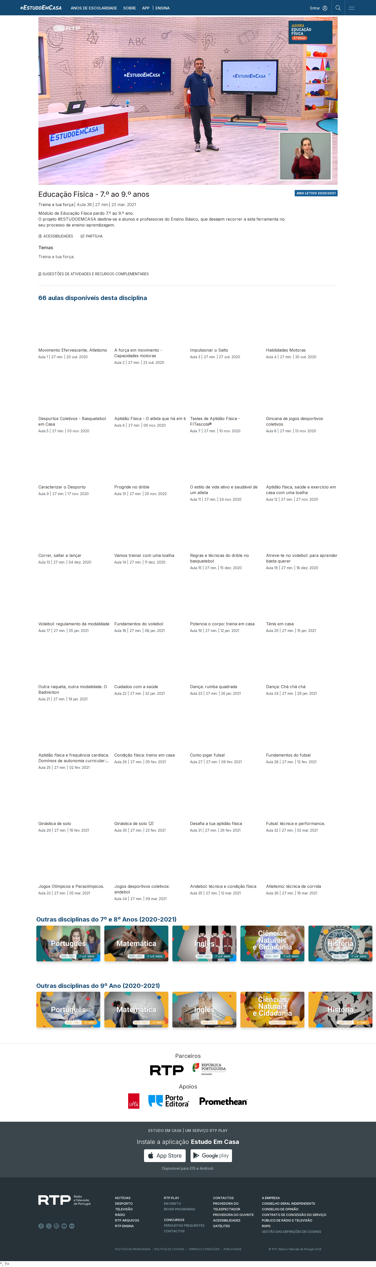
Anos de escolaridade (94, 8)
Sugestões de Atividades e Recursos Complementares (95, 274)
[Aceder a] (68, 948)
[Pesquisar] (338, 7)
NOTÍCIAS (122, 1198)
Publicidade (232, 1249)
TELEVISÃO (124, 1209)
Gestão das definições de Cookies (291, 1232)
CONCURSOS (174, 1220)
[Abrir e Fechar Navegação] (351, 8)
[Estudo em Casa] (41, 7)
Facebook (41, 1226)
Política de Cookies (169, 1249)
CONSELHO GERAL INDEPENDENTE (288, 1203)
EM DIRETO (172, 1203)
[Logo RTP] (60, 1200)
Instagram (56, 1226)
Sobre (129, 8)
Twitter (49, 1226)
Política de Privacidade (132, 1249)
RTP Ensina (124, 1226)
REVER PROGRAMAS (179, 1209)
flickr (72, 1226)
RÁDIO (120, 1215)
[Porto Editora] (168, 1101)
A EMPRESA (271, 1198)
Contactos (174, 1231)
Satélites (221, 1226)
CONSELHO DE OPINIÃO (280, 1209)
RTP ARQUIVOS (127, 1220)
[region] (188, 101)
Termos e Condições (204, 1249)
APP (145, 8)
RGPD (266, 1226)
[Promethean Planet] (223, 1101)
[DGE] (209, 1069)
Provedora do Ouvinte (233, 1215)
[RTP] (167, 1070)
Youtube (64, 1226)
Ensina (163, 8)
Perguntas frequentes (184, 1225)
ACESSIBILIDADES (58, 236)
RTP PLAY (171, 1198)
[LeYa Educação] (133, 1101)
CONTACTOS (223, 1198)
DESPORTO (124, 1203)
